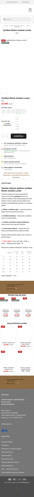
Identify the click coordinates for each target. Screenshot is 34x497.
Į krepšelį (18, 136)
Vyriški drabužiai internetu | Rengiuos (12, 472)
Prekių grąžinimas (6, 452)
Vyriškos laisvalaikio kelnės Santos (25, 343)
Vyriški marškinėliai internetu (10, 462)
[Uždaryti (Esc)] (17, 486)
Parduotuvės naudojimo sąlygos (11, 448)
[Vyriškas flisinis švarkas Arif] (9, 111)
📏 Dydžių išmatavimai (7, 124)
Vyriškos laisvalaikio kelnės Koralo (8, 368)
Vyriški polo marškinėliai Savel (17, 311)
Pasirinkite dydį (5, 121)
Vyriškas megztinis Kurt (8, 342)
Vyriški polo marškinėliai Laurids (5, 311)
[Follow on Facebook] (2, 430)
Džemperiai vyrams (7, 459)
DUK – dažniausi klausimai (9, 469)
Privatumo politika (6, 442)
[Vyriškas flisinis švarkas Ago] (3, 111)
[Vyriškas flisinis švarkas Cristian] (24, 111)
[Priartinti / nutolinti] (1, 486)
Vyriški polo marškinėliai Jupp (28, 311)
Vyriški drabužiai (6, 455)
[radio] (25, 117)
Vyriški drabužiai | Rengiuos (17, 25)
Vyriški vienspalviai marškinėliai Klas (25, 368)
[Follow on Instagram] (6, 430)
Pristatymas (5, 445)
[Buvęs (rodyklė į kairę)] (1, 494)
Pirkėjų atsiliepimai (7, 465)
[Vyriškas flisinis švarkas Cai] (14, 111)
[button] (2, 10)
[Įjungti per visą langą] (7, 486)
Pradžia (6, 25)
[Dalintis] (12, 486)
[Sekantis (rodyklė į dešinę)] (7, 494)
